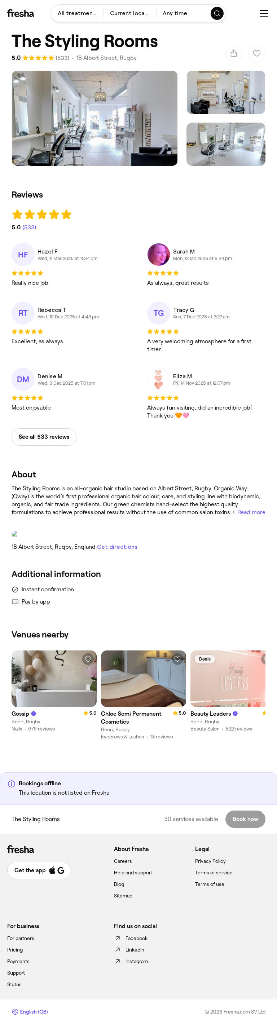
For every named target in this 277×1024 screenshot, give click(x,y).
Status (14, 984)
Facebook (137, 938)
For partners (20, 938)
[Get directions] (138, 534)
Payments (18, 961)
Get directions (117, 547)
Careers (123, 861)
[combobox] (77, 13)
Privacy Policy (210, 861)
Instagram (137, 961)
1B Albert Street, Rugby (106, 58)
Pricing (15, 950)
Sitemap (123, 896)
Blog (119, 884)
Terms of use (209, 884)
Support (16, 973)
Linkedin (135, 950)
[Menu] (264, 13)
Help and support (133, 872)
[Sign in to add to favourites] (88, 659)
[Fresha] (20, 13)
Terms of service (214, 872)
